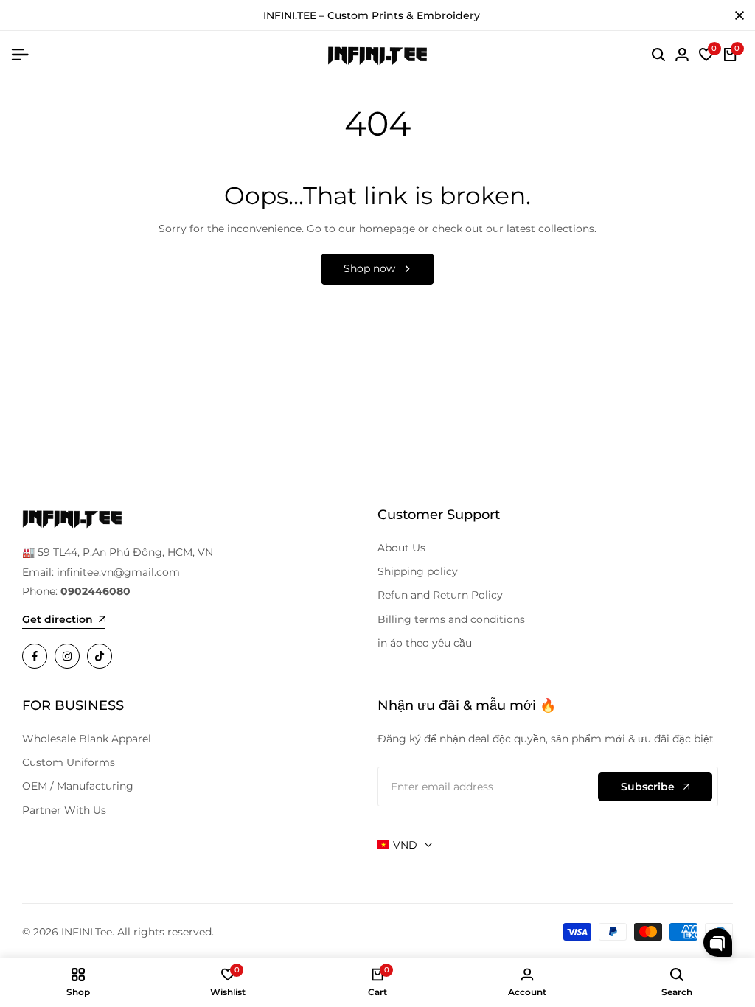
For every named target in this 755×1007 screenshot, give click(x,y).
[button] (717, 942)
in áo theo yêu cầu (425, 642)
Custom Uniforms (68, 762)
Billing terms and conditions (451, 619)
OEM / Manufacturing (77, 785)
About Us (401, 547)
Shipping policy (418, 571)
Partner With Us (64, 810)
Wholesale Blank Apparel (86, 738)
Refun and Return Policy (440, 595)
